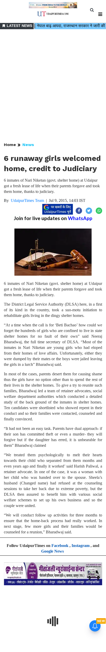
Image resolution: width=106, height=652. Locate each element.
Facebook (59, 545)
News (28, 144)
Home (10, 144)
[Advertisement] (53, 86)
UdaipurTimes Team (27, 200)
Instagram (81, 545)
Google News (52, 551)
